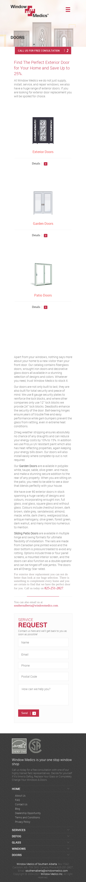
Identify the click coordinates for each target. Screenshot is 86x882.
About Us (20, 795)
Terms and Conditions (27, 817)
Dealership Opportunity (28, 813)
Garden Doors (43, 223)
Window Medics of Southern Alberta (37, 864)
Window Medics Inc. (52, 874)
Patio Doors (43, 295)
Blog (17, 808)
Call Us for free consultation (39, 50)
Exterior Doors (43, 151)
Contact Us (21, 804)
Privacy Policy (22, 821)
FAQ (17, 800)
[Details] (43, 168)
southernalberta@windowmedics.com (36, 605)
